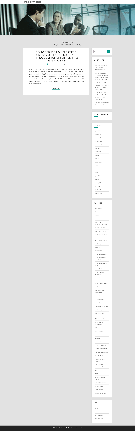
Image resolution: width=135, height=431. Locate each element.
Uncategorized (99, 389)
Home (109, 2)
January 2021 (98, 183)
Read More (56, 88)
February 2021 (98, 179)
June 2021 (97, 169)
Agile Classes (98, 208)
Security (97, 370)
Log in (96, 408)
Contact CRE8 (73, 2)
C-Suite (97, 215)
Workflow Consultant (100, 393)
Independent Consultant (101, 306)
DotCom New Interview (101, 283)
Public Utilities (99, 355)
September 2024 (99, 144)
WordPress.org (99, 418)
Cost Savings (98, 244)
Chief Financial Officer (100, 228)
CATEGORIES (103, 2)
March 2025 (98, 134)
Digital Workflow (99, 269)
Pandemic (97, 338)
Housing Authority (100, 299)
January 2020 (98, 193)
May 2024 (97, 148)
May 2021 (97, 172)
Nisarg (82, 428)
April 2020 (97, 186)
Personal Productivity (100, 345)
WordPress (71, 428)
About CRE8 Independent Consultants (88, 2)
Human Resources (99, 303)
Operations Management (101, 335)
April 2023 (97, 158)
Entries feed (98, 412)
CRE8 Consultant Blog (32, 2)
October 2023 (98, 151)
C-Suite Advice (98, 218)
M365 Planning (99, 331)
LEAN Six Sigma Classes (101, 319)
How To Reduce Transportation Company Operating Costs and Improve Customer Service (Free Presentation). (56, 56)
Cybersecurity (98, 250)
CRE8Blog (62, 64)
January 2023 (98, 162)
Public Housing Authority (101, 352)
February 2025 (98, 138)
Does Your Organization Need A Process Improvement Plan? (101, 67)
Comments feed (99, 415)
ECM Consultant (99, 287)
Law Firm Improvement (101, 310)
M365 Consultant (99, 328)
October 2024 (98, 141)
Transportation (99, 386)
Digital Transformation (101, 254)
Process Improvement (101, 348)
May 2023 (97, 155)
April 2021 (97, 176)
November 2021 (99, 165)
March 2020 (98, 190)
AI (95, 212)
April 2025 (97, 131)
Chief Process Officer (100, 231)
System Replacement (100, 382)
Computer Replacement (101, 240)
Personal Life (98, 342)
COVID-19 (97, 247)
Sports (96, 373)
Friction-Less (98, 296)
